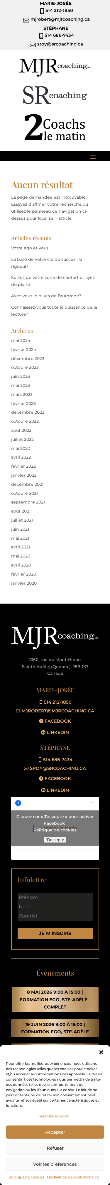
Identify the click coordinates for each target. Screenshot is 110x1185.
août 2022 (21, 430)
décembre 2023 (27, 358)
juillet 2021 (22, 520)
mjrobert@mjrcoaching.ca (57, 711)
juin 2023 (20, 376)
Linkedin (58, 732)
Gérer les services (53, 1116)
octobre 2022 (25, 421)
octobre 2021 (24, 493)
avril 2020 (21, 565)
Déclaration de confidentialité (73, 1177)
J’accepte (55, 839)
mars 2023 (22, 394)
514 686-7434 (57, 759)
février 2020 (23, 574)
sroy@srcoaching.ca (58, 768)
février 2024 (23, 349)
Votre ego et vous (29, 248)
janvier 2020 (24, 583)
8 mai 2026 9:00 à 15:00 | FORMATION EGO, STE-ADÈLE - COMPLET (55, 999)
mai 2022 (20, 448)
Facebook (58, 721)
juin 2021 (20, 529)
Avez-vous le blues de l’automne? (46, 295)
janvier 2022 (23, 475)
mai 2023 (20, 385)
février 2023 (23, 403)
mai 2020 (20, 556)
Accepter (55, 1132)
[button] (101, 1052)
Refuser (55, 1148)
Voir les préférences (55, 1164)
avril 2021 (20, 547)
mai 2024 (20, 340)
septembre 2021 (28, 502)
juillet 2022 (22, 439)
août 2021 (21, 511)
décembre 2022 (27, 412)
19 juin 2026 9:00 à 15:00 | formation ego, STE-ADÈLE (55, 1028)
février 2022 (23, 466)
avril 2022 (21, 457)
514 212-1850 (58, 702)
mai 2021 (20, 538)
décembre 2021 (27, 484)
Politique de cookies (26, 1177)
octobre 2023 (25, 367)
